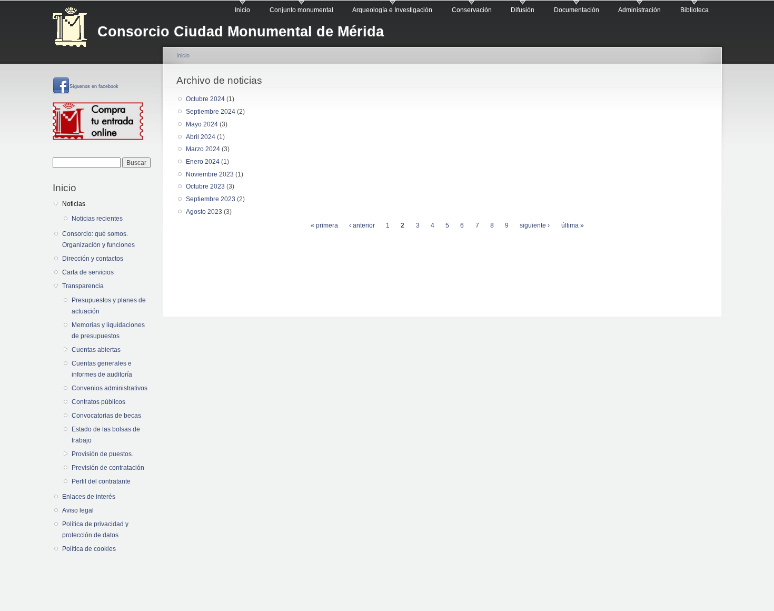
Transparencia (83, 286)
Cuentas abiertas (96, 349)
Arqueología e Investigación (392, 10)
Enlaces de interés (88, 496)
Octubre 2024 (205, 99)
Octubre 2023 (205, 186)
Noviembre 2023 (210, 174)
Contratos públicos (98, 402)
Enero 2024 (203, 161)
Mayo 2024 (202, 124)
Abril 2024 (200, 137)
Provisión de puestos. (102, 454)
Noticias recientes (97, 218)
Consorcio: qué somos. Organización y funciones (98, 239)
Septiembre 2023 (210, 199)
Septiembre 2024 (210, 111)
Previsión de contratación (108, 467)
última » (572, 225)
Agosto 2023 (204, 211)
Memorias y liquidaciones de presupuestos (108, 330)
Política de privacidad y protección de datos (95, 529)
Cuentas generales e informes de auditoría (102, 369)
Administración (639, 10)
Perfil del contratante (101, 481)
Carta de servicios (88, 272)
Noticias (73, 204)
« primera (324, 225)
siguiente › (535, 225)
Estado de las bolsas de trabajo (106, 435)
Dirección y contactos (92, 258)
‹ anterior (362, 225)
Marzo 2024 (203, 149)
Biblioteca (694, 10)
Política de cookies (89, 549)
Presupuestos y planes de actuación (109, 306)
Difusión (522, 10)
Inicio (242, 10)
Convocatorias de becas (106, 415)
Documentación (576, 10)
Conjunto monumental (301, 10)
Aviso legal (78, 510)
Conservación (472, 10)
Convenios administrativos (109, 388)
